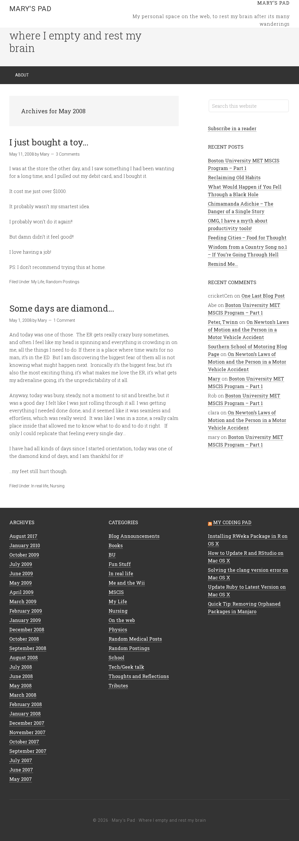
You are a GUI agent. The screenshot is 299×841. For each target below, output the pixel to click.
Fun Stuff (120, 564)
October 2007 (24, 742)
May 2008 (20, 685)
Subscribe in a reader (232, 128)
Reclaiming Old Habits (234, 177)
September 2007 (27, 751)
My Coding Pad (232, 522)
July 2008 (20, 667)
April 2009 (21, 592)
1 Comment (64, 320)
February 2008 (25, 704)
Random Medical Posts (135, 639)
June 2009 (21, 573)
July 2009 (20, 564)
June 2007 (21, 770)
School (116, 657)
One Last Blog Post (263, 296)
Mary (214, 379)
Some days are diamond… (61, 308)
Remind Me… (223, 264)
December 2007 (26, 723)
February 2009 (25, 611)
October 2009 (24, 555)
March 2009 (22, 601)
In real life (39, 486)
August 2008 (23, 657)
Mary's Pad (30, 9)
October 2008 (24, 639)
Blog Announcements (134, 536)
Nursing (57, 486)
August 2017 (23, 536)
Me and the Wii (127, 583)
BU (112, 555)
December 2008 (26, 629)
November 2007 (27, 732)
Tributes (118, 685)
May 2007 (20, 779)
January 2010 (24, 545)
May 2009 (20, 583)
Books (116, 545)
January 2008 (25, 713)
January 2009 (25, 620)
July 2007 (20, 760)
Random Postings (62, 281)
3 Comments (68, 154)
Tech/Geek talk (126, 667)
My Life (37, 281)
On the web (122, 620)
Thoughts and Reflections (139, 676)
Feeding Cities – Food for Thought (247, 237)
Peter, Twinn (223, 322)
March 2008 (22, 695)
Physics (118, 629)
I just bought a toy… (48, 142)
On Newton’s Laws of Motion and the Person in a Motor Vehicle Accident (248, 329)
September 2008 (27, 648)
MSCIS (116, 592)
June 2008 (21, 676)
